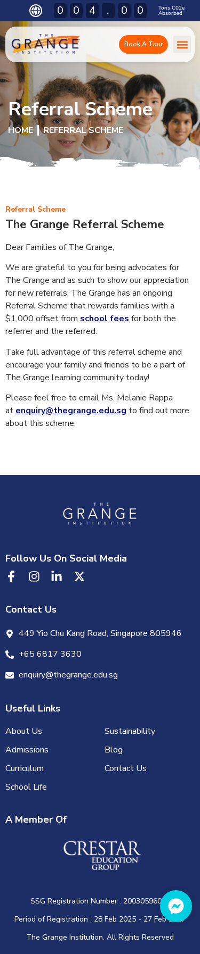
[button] (182, 44)
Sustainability (130, 731)
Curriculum (24, 768)
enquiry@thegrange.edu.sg (70, 410)
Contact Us (126, 768)
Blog (114, 749)
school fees (104, 318)
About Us (23, 731)
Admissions (27, 749)
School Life (26, 787)
